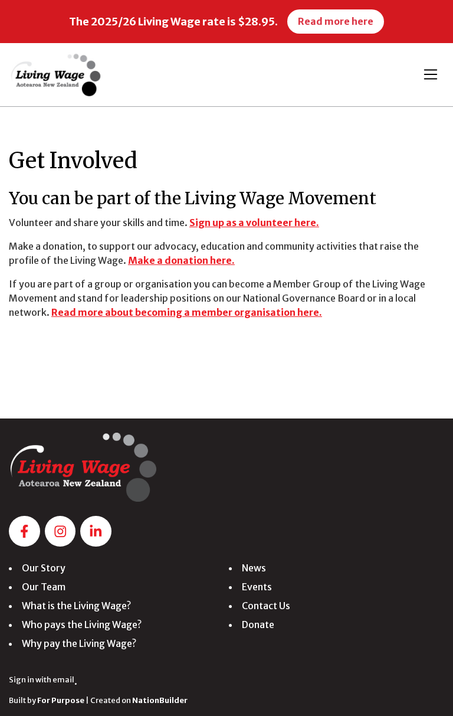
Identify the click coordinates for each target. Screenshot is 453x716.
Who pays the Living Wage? (82, 624)
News (254, 568)
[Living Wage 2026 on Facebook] (24, 531)
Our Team (43, 587)
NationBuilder (160, 700)
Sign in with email (41, 679)
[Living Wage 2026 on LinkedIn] (95, 531)
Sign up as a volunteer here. (254, 222)
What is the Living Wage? (76, 606)
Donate (258, 624)
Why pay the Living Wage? (79, 643)
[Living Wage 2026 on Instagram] (60, 531)
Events (257, 587)
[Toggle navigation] (431, 74)
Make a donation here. (181, 260)
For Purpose (60, 700)
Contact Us (266, 606)
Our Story (43, 568)
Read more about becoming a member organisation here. (186, 312)
